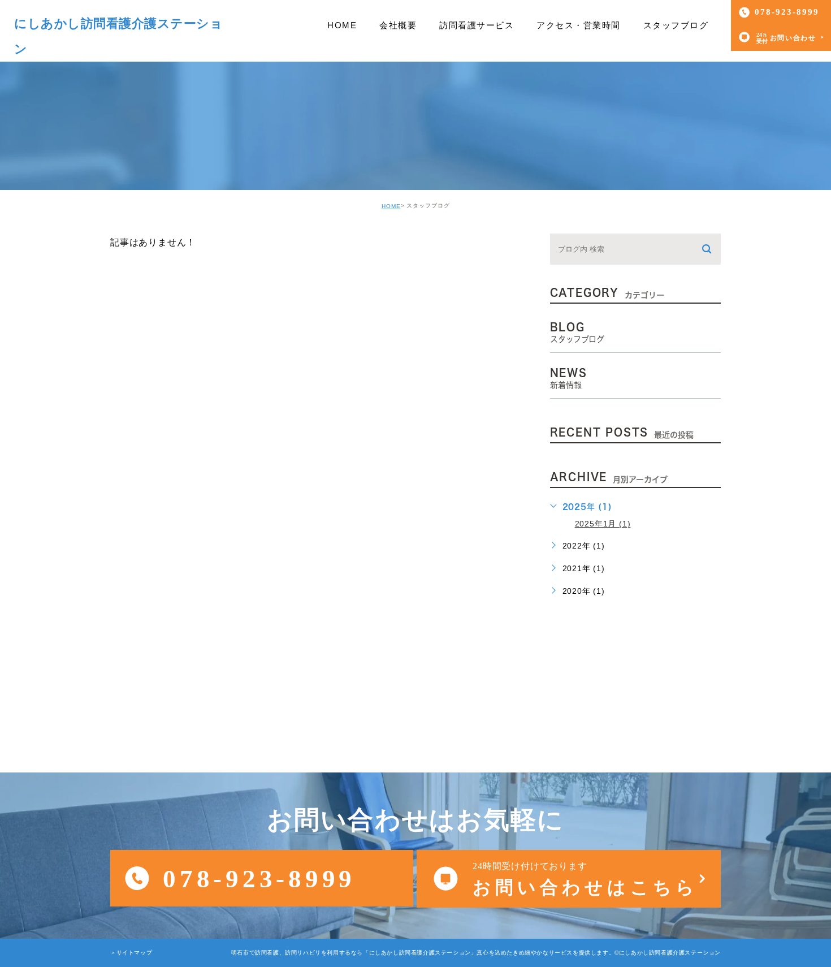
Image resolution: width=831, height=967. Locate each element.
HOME (391, 206)
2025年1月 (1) (603, 523)
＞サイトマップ (131, 952)
